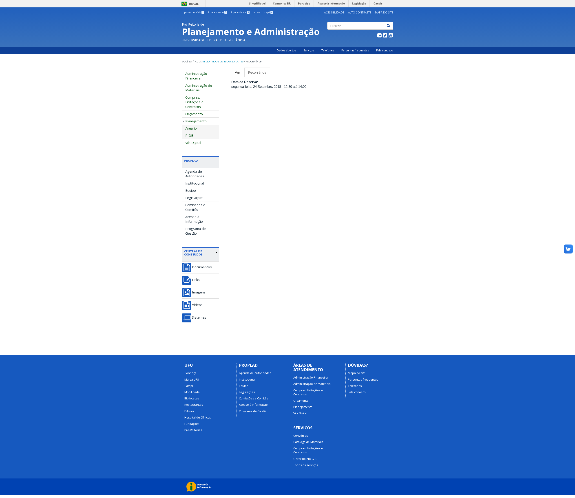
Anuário (191, 128)
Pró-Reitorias (193, 430)
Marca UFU (191, 379)
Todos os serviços (305, 465)
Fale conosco (384, 50)
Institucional (194, 183)
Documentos (202, 267)
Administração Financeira (196, 75)
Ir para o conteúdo (192, 12)
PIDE (189, 135)
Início (206, 61)
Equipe (190, 190)
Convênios (300, 436)
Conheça (190, 373)
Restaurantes (193, 405)
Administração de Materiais (198, 87)
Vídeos (197, 304)
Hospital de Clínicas (197, 417)
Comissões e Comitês (195, 207)
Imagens (199, 292)
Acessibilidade (334, 12)
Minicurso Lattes (232, 61)
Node (215, 61)
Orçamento (194, 114)
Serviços (308, 50)
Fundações (191, 424)
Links (196, 279)
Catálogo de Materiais (308, 442)
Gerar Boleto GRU (305, 459)
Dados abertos (286, 50)
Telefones (327, 50)
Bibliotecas (191, 398)
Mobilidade (192, 392)
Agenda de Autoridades (194, 173)
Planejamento (196, 121)
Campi (188, 386)
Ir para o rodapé (263, 12)
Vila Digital (193, 142)
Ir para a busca (240, 12)
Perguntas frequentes (355, 50)
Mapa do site (384, 12)
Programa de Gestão (195, 231)
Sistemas (199, 317)
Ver (237, 72)
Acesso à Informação (194, 219)
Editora (189, 411)
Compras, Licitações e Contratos (194, 102)
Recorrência (259, 73)
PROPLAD (191, 161)
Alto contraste (359, 12)
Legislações (194, 197)
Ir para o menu (217, 12)
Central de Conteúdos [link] (193, 253)
